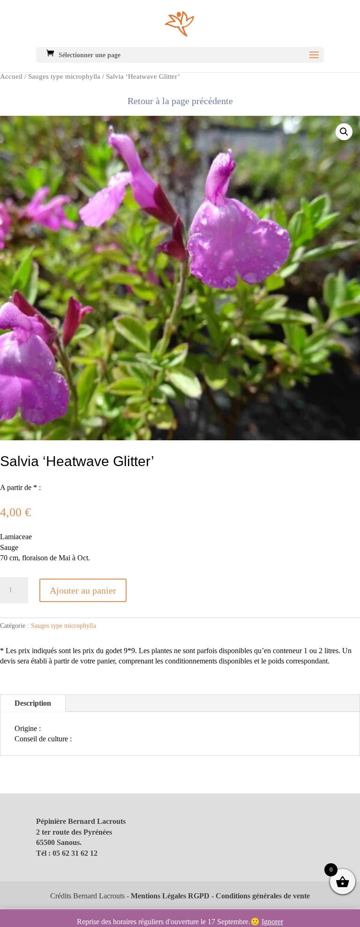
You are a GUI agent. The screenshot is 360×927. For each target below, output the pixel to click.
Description (33, 703)
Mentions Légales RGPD (170, 896)
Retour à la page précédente (180, 101)
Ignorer (272, 922)
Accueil (11, 76)
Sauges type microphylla (64, 76)
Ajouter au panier (83, 590)
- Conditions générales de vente (260, 896)
